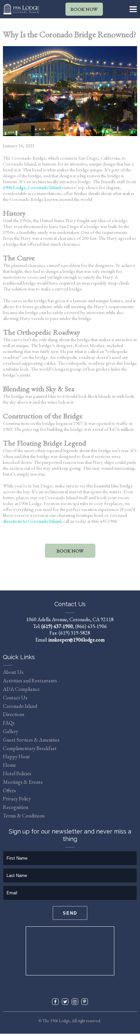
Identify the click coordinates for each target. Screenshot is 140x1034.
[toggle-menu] (133, 9)
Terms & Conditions (24, 815)
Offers (9, 790)
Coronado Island (20, 706)
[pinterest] (84, 1001)
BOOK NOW (84, 9)
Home (9, 765)
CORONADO (70, 950)
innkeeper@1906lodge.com (77, 639)
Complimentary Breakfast (30, 748)
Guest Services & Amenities (31, 739)
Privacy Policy (17, 798)
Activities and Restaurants (30, 680)
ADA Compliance (21, 689)
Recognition (15, 807)
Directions (13, 714)
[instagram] (75, 1001)
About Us (13, 672)
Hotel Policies (17, 773)
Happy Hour (16, 756)
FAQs (9, 722)
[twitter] (65, 1001)
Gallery (10, 731)
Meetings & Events (23, 782)
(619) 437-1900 (57, 626)
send (70, 913)
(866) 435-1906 (91, 626)
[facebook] (55, 1001)
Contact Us (15, 697)
